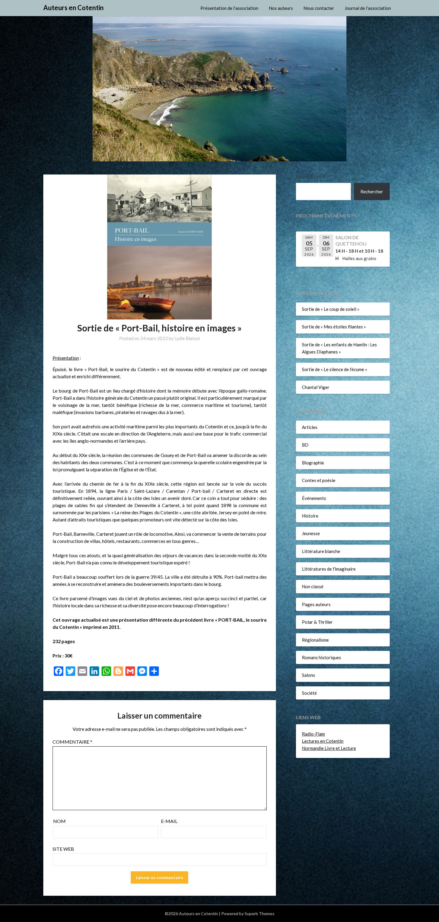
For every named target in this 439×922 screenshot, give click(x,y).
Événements (314, 498)
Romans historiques (321, 657)
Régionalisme (315, 640)
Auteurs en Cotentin (73, 8)
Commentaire (72, 742)
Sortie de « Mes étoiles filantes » (334, 326)
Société (309, 693)
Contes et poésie (318, 480)
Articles (309, 427)
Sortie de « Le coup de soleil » (330, 309)
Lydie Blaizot (187, 338)
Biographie (313, 462)
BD (305, 444)
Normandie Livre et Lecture (329, 748)
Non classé (312, 586)
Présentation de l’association (229, 8)
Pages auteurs (316, 604)
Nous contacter (318, 8)
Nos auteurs (281, 8)
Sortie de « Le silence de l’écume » (334, 369)
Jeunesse (311, 533)
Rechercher (311, 176)
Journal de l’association (368, 8)
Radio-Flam (313, 733)
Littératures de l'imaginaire (329, 569)
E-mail (169, 821)
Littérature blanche (321, 551)
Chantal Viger (315, 387)
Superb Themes (259, 913)
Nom (59, 821)
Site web (63, 849)
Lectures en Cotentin (322, 741)
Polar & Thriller (317, 622)
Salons (308, 675)
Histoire (310, 515)
